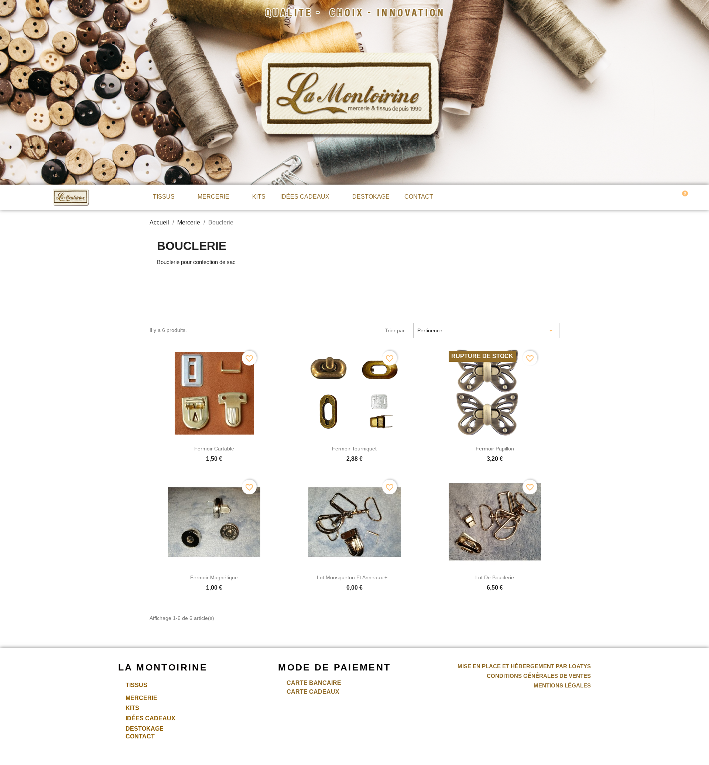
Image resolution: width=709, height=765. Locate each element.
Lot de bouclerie (494, 577)
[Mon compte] (642, 196)
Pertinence (486, 330)
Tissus (164, 196)
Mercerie (213, 196)
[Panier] (682, 196)
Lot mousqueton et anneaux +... (354, 577)
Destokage (371, 196)
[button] (607, 197)
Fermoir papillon (495, 449)
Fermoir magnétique (214, 577)
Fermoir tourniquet (354, 449)
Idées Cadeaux (304, 196)
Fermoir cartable (214, 449)
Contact (418, 196)
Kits (259, 196)
